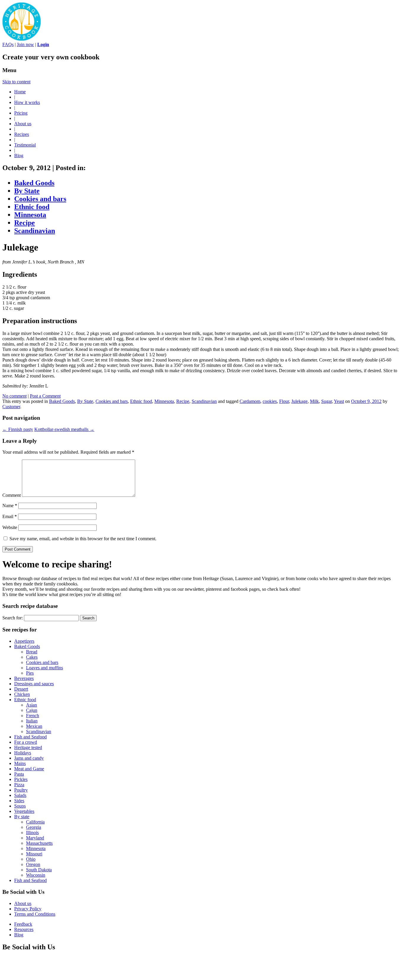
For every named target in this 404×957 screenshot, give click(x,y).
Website (9, 527)
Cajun (31, 710)
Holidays (22, 752)
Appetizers (24, 641)
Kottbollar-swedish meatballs (64, 429)
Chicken (22, 694)
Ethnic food (31, 207)
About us (22, 123)
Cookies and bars (40, 199)
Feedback (23, 924)
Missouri (34, 853)
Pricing (21, 112)
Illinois (32, 832)
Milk (314, 401)
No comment (14, 395)
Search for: (12, 617)
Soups (20, 805)
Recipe (24, 223)
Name (9, 505)
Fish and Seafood (30, 736)
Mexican (34, 726)
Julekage (299, 401)
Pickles (21, 779)
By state (21, 816)
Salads (20, 795)
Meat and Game (29, 768)
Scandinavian (34, 231)
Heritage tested (28, 747)
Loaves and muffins (44, 667)
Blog (18, 155)
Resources (23, 929)
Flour (284, 401)
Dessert (21, 688)
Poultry (21, 789)
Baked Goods (34, 183)
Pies (30, 673)
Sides (19, 800)
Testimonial (25, 144)
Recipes (21, 134)
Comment (11, 495)
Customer (11, 406)
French (32, 715)
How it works (27, 102)
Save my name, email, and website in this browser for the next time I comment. (82, 538)
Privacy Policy (27, 908)
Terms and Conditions (34, 914)
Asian (31, 704)
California (35, 821)
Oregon (33, 864)
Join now (25, 44)
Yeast (339, 401)
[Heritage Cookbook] (21, 39)
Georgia (33, 827)
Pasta (19, 774)
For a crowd (25, 742)
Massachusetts (39, 843)
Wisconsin (35, 875)
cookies (270, 401)
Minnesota (30, 215)
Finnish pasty (17, 429)
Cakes (32, 657)
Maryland (35, 837)
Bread (31, 651)
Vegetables (24, 811)
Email (9, 516)
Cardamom (250, 401)
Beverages (24, 678)
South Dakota (39, 869)
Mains (20, 763)
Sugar (326, 401)
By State (27, 191)
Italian (32, 720)
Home (20, 91)
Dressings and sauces (34, 683)
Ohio (30, 859)
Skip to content (16, 81)
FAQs (8, 44)
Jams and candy (29, 758)
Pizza (19, 784)
